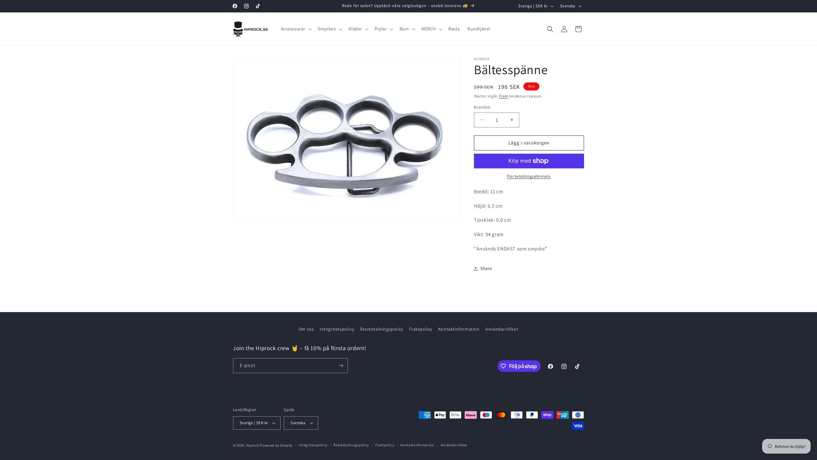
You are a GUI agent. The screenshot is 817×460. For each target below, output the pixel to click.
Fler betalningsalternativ (529, 176)
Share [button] (486, 268)
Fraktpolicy (420, 329)
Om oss (306, 329)
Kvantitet (482, 107)
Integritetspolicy (337, 329)
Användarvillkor (501, 329)
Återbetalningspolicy (381, 329)
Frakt (504, 96)
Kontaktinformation (459, 329)
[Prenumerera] (341, 365)
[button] (295, 28)
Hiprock (253, 445)
